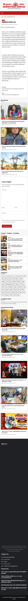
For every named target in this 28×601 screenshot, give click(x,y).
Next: (10, 94)
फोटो (23, 284)
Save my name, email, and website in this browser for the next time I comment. (13, 221)
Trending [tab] (16, 233)
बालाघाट (3, 286)
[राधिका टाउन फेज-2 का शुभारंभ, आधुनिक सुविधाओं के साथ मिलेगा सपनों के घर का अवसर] (4, 267)
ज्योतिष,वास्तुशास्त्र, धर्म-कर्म (10, 284)
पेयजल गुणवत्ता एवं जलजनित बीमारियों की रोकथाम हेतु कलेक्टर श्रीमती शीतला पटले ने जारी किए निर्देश (13, 122)
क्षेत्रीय (9, 243)
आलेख (3, 278)
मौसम (15, 289)
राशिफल (22, 289)
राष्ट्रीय (3, 292)
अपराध (9, 258)
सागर (2, 295)
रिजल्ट (7, 292)
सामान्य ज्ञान (6, 295)
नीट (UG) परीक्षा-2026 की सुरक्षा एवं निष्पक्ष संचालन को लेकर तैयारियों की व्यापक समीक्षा (15, 239)
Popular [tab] (9, 233)
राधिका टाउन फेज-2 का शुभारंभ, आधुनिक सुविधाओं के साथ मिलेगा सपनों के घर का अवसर (15, 268)
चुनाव (10, 281)
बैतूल (6, 286)
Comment (4, 189)
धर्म (20, 284)
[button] (2, 12)
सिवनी (3, 20)
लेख (10, 292)
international (10, 276)
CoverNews (20, 597)
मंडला (2, 289)
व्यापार (17, 292)
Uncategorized (18, 276)
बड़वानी (15, 286)
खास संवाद (3, 281)
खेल (7, 281)
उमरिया (10, 278)
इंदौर (6, 278)
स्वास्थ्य (18, 295)
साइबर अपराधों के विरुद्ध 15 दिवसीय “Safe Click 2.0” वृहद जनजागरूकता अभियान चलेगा (15, 247)
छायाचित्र (14, 281)
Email (16, 207)
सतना (24, 292)
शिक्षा (20, 292)
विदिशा (13, 292)
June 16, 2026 (13, 331)
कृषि (13, 278)
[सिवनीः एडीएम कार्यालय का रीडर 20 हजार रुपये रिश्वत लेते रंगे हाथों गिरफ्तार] (4, 260)
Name (3, 207)
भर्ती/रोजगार (20, 286)
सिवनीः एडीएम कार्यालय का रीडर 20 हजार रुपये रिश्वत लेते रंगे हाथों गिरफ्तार (15, 261)
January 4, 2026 (13, 124)
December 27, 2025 (14, 174)
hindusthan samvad (6, 24)
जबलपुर (23, 281)
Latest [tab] (4, 233)
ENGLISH (3, 276)
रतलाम (19, 289)
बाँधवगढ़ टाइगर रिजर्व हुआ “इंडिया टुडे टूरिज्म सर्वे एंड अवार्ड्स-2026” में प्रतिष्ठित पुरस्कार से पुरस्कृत (15, 254)
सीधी (14, 295)
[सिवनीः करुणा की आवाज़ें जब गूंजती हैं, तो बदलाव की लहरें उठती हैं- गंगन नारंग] (14, 136)
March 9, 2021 (13, 24)
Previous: (13, 88)
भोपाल (24, 286)
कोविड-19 (17, 278)
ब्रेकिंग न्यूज (9, 237)
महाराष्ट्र (11, 289)
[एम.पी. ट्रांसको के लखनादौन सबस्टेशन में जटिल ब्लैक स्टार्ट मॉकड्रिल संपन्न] (14, 161)
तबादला (17, 284)
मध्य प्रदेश (3, 143)
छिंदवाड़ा (19, 281)
